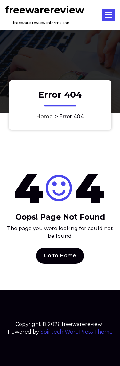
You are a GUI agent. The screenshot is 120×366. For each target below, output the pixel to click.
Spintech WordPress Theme (76, 332)
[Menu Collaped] (108, 15)
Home (44, 117)
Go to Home (60, 256)
